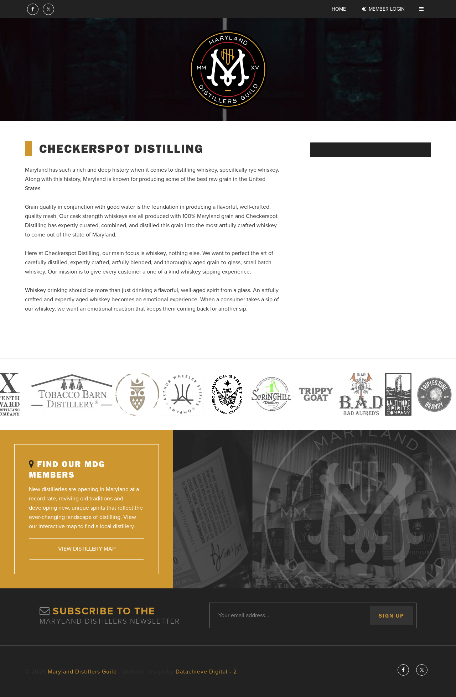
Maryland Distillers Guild (228, 69)
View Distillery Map (86, 548)
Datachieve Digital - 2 (206, 671)
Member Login (387, 9)
